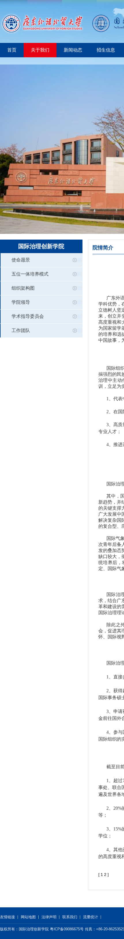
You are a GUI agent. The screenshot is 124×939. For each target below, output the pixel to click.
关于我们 (40, 50)
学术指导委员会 (28, 316)
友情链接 (7, 917)
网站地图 (28, 917)
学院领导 (21, 302)
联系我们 (69, 917)
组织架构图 (23, 288)
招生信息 (106, 50)
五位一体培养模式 (30, 274)
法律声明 (49, 917)
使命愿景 (21, 259)
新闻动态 (73, 50)
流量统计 (90, 917)
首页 (11, 50)
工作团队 (21, 330)
